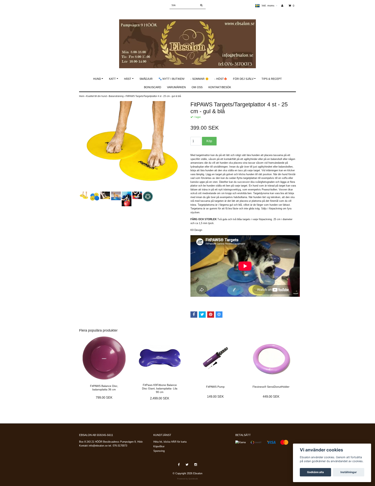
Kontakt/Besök (219, 87)
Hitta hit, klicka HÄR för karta (170, 441)
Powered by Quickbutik (187, 479)
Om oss (197, 87)
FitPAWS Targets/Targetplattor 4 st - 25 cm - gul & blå (154, 96)
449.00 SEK (271, 396)
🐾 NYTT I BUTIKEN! (171, 78)
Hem (82, 96)
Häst (127, 78)
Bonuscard (152, 87)
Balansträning (117, 96)
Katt (112, 78)
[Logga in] (283, 6)
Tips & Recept (272, 78)
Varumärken (176, 87)
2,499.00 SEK (159, 398)
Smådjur (146, 78)
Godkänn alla (315, 472)
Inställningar (348, 472)
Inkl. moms (269, 5)
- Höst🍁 (220, 78)
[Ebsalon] (187, 39)
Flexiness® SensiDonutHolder (271, 386)
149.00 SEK (215, 396)
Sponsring (159, 450)
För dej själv (243, 78)
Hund (97, 78)
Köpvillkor (158, 446)
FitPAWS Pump (215, 386)
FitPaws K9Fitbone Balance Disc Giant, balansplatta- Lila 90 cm (159, 388)
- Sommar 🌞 (199, 78)
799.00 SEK (104, 397)
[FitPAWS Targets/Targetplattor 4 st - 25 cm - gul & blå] (132, 146)
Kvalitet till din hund (97, 96)
